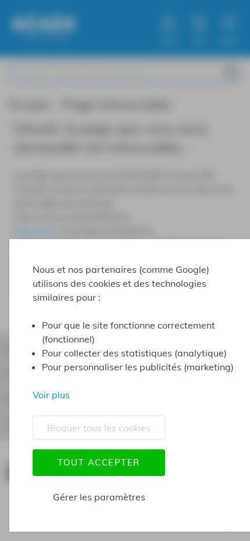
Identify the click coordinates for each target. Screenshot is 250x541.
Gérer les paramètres (99, 497)
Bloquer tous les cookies (99, 428)
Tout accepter (99, 462)
